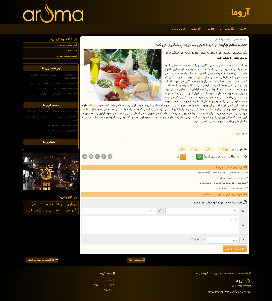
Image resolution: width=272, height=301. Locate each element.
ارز (34, 204)
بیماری (208, 149)
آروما (240, 12)
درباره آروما (177, 29)
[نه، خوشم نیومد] (183, 157)
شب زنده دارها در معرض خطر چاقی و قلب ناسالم (57, 88)
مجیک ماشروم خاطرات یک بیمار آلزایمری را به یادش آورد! (223, 183)
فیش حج (72, 50)
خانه (242, 29)
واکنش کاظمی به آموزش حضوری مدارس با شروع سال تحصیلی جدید (51, 118)
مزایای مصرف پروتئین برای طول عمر (231, 178)
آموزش (194, 29)
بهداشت (209, 109)
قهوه (208, 29)
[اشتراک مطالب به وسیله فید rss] (84, 156)
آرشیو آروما (109, 289)
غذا (83, 109)
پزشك (194, 149)
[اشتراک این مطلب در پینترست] (91, 156)
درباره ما (110, 280)
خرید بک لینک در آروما (104, 284)
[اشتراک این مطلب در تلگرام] (110, 156)
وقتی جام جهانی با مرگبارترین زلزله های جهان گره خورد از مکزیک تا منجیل (54, 76)
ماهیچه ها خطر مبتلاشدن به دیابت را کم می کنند (57, 94)
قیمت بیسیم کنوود (67, 55)
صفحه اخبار (135, 259)
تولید (59, 210)
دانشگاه (93, 105)
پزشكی (33, 210)
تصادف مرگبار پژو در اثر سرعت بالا (62, 131)
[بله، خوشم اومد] (199, 157)
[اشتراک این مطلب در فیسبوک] (104, 156)
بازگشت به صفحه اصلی (40, 259)
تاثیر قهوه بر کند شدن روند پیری (232, 188)
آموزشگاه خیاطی (67, 44)
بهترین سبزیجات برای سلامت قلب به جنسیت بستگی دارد (54, 83)
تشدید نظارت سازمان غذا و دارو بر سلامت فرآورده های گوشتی (220, 172)
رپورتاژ (46, 210)
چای (182, 149)
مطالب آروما (225, 29)
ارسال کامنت (233, 248)
